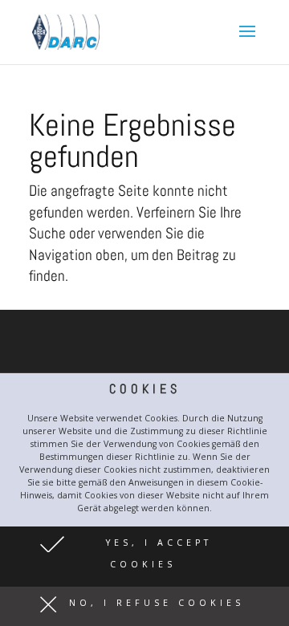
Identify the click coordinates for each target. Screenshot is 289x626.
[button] (144, 556)
